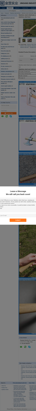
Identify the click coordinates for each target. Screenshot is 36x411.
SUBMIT (18, 220)
